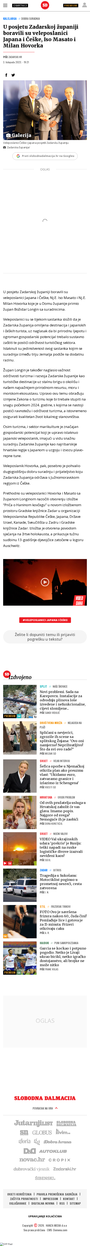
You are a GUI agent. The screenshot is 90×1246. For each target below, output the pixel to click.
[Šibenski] (45, 1178)
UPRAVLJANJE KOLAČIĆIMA (45, 1216)
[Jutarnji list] (33, 1123)
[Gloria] (24, 1141)
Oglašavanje (17, 1203)
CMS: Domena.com (57, 1230)
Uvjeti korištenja (19, 1194)
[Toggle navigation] (5, 5)
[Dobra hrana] (58, 1141)
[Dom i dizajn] (29, 1150)
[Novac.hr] (32, 1159)
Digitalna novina (42, 1203)
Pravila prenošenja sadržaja (57, 1194)
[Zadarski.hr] (65, 1169)
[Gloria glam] (37, 1141)
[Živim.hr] (63, 1132)
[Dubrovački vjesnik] (31, 1169)
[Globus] (42, 1132)
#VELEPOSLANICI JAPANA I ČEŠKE (45, 620)
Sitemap (75, 1203)
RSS (62, 1203)
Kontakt (69, 1198)
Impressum (50, 1198)
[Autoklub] (53, 1150)
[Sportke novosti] (24, 1132)
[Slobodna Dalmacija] (45, 5)
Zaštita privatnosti (24, 1198)
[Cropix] (59, 1159)
